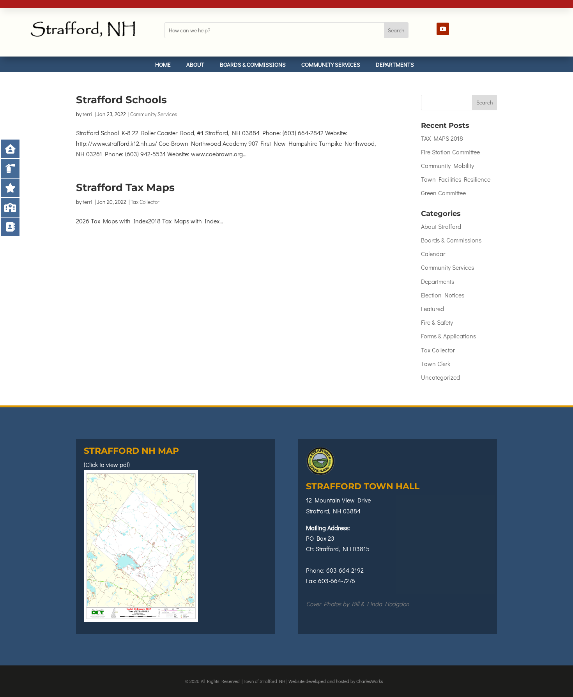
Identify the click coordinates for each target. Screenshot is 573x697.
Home (163, 64)
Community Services (330, 64)
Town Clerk (435, 363)
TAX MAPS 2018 (442, 138)
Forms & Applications (448, 336)
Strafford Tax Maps (125, 187)
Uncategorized (440, 377)
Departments (395, 64)
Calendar (433, 253)
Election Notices (442, 295)
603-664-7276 (336, 581)
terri (87, 114)
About (195, 64)
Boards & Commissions (253, 64)
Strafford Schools (121, 100)
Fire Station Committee (450, 152)
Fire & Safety (437, 322)
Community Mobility (447, 165)
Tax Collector (145, 201)
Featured (432, 308)
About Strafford (441, 226)
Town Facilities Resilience (455, 179)
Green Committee (443, 193)
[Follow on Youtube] (443, 29)
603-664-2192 (345, 570)
